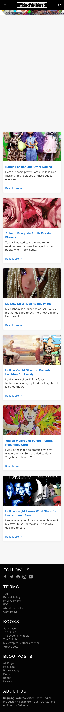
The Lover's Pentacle (16, 635)
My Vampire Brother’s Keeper (21, 643)
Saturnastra (10, 628)
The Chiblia (10, 639)
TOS (6, 593)
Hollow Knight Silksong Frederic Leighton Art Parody (28, 372)
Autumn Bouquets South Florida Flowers (28, 235)
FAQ (5, 604)
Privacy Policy (12, 600)
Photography (11, 670)
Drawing (8, 681)
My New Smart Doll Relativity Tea (28, 303)
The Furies (9, 632)
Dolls (6, 674)
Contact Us (10, 611)
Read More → (13, 188)
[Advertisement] (32, 50)
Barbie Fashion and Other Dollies (28, 167)
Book (6, 677)
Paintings (9, 666)
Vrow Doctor (11, 646)
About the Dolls (13, 608)
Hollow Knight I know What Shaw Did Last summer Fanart (31, 513)
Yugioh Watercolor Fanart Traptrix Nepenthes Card (29, 442)
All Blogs (8, 663)
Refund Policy (11, 597)
